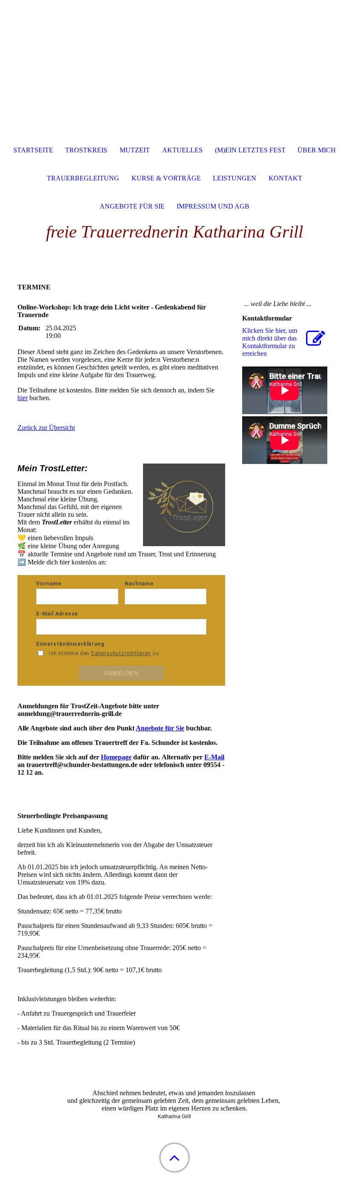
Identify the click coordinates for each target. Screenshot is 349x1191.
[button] (174, 1157)
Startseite (33, 150)
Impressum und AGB (213, 206)
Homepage (116, 757)
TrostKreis (86, 150)
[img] (174, 53)
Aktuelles (182, 150)
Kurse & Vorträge (166, 178)
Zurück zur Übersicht (46, 427)
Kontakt (285, 178)
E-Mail (214, 757)
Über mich (317, 150)
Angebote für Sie (160, 728)
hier (22, 397)
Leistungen (234, 178)
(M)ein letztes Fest (250, 150)
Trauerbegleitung (83, 178)
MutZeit (135, 150)
